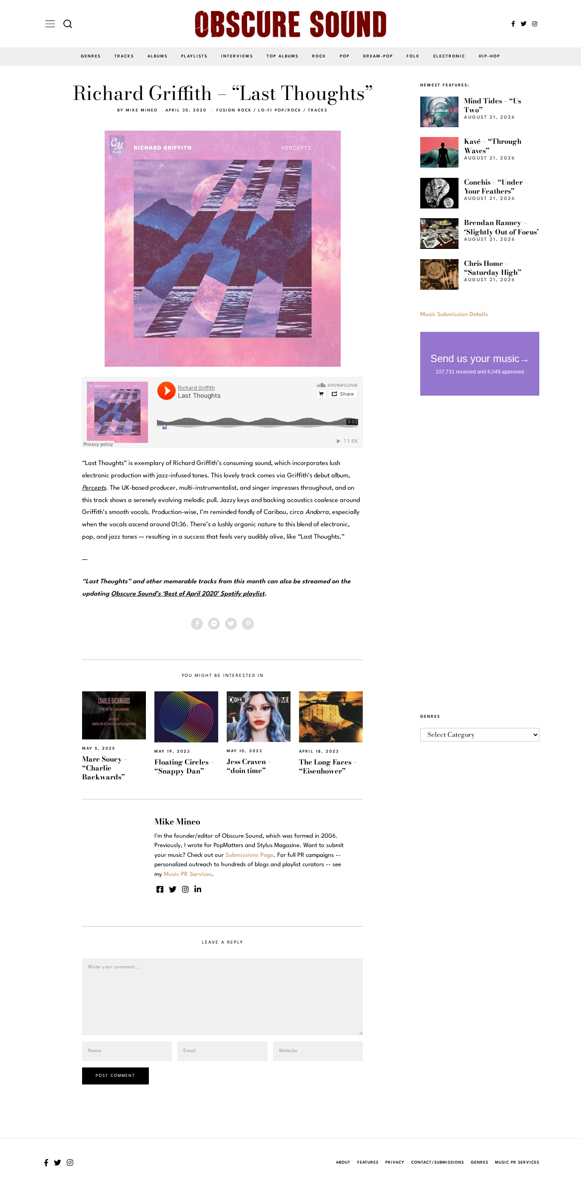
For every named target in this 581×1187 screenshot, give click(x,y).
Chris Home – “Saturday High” (492, 268)
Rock (319, 56)
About (343, 1162)
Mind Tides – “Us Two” (492, 105)
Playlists (194, 56)
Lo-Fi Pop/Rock (280, 110)
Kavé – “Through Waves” (492, 146)
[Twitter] (523, 24)
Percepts (94, 488)
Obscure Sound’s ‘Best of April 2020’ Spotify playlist (188, 594)
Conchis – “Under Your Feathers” (493, 187)
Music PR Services (517, 1162)
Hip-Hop (489, 56)
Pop (345, 56)
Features (368, 1162)
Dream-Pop (378, 56)
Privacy (394, 1162)
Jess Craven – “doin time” (249, 766)
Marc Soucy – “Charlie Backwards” (105, 768)
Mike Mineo (142, 110)
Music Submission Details (454, 314)
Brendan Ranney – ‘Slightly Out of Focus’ (501, 227)
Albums (158, 56)
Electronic (449, 56)
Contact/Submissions (437, 1162)
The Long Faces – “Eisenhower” (328, 766)
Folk (413, 56)
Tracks (124, 56)
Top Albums (283, 56)
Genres (91, 56)
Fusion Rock (234, 110)
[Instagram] (534, 24)
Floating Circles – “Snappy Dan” (184, 766)
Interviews (237, 56)
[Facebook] (513, 24)
